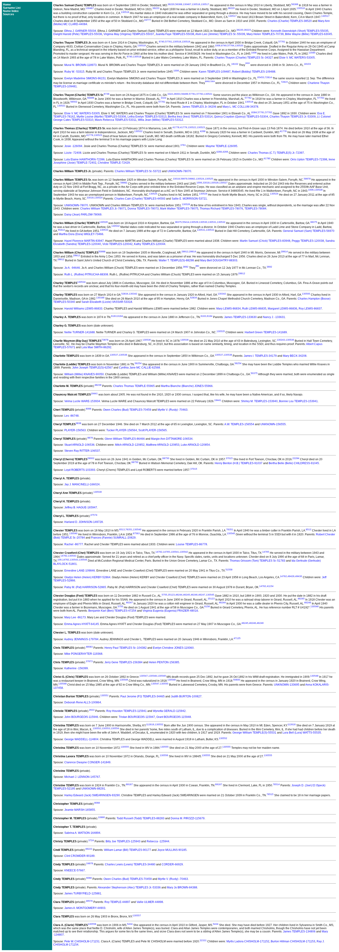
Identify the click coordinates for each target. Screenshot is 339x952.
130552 (159, 724)
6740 (161, 41)
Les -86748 (71, 415)
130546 (314, 606)
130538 (123, 355)
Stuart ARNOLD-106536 (79, 444)
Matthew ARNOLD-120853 (162, 444)
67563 (136, 533)
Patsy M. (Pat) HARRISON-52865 (85, 587)
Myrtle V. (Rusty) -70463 (172, 409)
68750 (165, 458)
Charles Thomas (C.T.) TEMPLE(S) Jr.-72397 (276, 152)
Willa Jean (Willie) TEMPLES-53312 (160, 119)
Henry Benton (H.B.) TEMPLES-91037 (238, 463)
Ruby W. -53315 (74, 71)
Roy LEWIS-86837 (310, 308)
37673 (89, 661)
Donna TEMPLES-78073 (143, 208)
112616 (150, 724)
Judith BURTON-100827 (186, 696)
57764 (230, 45)
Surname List (12, 7)
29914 (192, 251)
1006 (217, 45)
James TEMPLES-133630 (240, 317)
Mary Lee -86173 (75, 617)
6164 (120, 316)
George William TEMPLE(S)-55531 (254, 732)
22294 (295, 458)
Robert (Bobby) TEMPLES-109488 (253, 71)
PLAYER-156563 (75, 430)
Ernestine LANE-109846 (79, 570)
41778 (175, 127)
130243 (281, 340)
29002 (90, 458)
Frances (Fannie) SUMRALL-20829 (113, 537)
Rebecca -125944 (158, 841)
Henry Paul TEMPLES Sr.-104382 (125, 647)
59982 (191, 178)
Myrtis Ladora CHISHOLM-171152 (247, 941)
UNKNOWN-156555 (273, 424)
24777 (147, 20)
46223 (88, 849)
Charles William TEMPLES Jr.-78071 (103, 208)
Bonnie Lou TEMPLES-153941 (298, 401)
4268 (202, 131)
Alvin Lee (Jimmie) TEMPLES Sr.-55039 (220, 34)
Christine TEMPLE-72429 (114, 162)
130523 (201, 127)
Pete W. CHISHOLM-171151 (82, 941)
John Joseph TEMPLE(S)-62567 (92, 367)
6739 (106, 94)
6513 (122, 529)
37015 (229, 458)
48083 (89, 646)
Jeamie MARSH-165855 (79, 809)
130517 (205, 4)
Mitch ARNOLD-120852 (130, 444)
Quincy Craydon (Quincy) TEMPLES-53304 (241, 116)
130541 (175, 552)
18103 (307, 64)
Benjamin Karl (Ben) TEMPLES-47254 (112, 610)
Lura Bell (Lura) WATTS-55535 (301, 732)
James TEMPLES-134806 (299, 931)
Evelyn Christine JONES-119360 (173, 647)
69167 (129, 784)
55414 (185, 222)
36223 (155, 8)
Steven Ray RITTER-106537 (82, 450)
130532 (221, 222)
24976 (89, 863)
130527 (223, 182)
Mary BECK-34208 (294, 355)
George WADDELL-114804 (81, 739)
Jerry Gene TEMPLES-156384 (123, 662)
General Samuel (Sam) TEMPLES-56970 (308, 231)
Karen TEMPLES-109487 (215, 71)
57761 (168, 41)
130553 (106, 728)
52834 (124, 293)
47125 (237, 638)
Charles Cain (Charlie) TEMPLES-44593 (139, 198)
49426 (291, 576)
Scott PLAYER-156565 (152, 430)
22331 (203, 940)
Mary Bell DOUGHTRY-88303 (218, 260)
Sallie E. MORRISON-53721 (189, 198)
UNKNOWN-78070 (179, 171)
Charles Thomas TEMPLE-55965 (134, 386)
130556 (164, 755)
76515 (270, 794)
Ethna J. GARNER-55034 (80, 30)
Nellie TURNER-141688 (79, 332)
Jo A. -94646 (72, 267)
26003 (177, 94)
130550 (164, 683)
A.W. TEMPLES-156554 (239, 424)
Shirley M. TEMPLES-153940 (259, 401)
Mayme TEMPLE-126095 (221, 146)
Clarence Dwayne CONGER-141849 (87, 762)
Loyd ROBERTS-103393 (79, 470)
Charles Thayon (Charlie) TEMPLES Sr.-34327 (244, 57)
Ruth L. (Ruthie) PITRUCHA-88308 (86, 274)
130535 (221, 331)
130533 (104, 230)
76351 (128, 529)
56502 (73, 101)
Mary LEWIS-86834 (228, 308)
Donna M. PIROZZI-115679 (188, 818)
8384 (254, 112)
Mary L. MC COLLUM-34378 (240, 106)
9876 (90, 437)
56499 (184, 94)
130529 (103, 222)
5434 (130, 924)
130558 (92, 924)
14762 (158, 552)
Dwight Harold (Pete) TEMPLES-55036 (77, 34)
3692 (185, 266)
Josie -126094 (73, 146)
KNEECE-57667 (74, 870)
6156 (207, 606)
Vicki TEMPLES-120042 (117, 244)
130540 (137, 529)
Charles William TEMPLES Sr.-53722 (138, 171)
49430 (298, 576)
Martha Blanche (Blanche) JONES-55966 (187, 386)
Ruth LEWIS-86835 (254, 308)
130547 (144, 676)
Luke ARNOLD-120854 (195, 444)
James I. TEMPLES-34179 (260, 355)
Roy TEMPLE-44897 (117, 902)
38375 (178, 222)
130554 (115, 728)
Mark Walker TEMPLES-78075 (179, 208)
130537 (114, 355)
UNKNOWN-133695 (286, 684)
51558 (229, 569)
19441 (94, 393)
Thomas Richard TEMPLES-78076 (221, 208)
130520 (239, 45)
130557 (137, 915)
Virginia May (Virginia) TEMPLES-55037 (129, 34)
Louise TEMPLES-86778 (191, 544)
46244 (178, 594)
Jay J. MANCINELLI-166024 (82, 484)
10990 (101, 817)
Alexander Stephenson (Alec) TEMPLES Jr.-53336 (129, 887)
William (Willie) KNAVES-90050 (84, 374)
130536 (147, 340)
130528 (318, 190)
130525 (209, 178)
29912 (184, 251)
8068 (97, 803)
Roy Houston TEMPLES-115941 (126, 711)
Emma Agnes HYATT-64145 (81, 624)
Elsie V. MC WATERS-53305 (297, 57)
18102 (234, 64)
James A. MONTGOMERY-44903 (84, 908)
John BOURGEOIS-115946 (81, 717)
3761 (183, 145)
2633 (92, 710)
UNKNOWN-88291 (93, 788)
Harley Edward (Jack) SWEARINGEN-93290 (92, 795)
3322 (170, 94)
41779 (183, 127)
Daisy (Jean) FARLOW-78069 (82, 214)
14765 (166, 552)
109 (59, 559)
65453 (260, 77)
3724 (91, 840)
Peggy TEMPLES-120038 (308, 240)
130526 (214, 182)
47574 (93, 515)
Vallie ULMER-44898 (150, 902)
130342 (133, 293)
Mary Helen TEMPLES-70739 (265, 34)
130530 (203, 222)
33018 (176, 178)
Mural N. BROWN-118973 (80, 65)
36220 (171, 4)
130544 (83, 559)
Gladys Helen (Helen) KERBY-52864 (87, 577)
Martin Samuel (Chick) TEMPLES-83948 (265, 240)
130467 (187, 4)
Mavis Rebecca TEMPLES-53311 (116, 119)
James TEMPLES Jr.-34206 (199, 106)
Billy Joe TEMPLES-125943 (123, 841)
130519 (186, 41)
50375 (254, 373)
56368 (178, 4)
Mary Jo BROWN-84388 (182, 887)
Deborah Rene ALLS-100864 (82, 702)
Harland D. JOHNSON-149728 (83, 522)
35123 (171, 594)
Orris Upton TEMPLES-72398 (308, 159)
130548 (153, 676)
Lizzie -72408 (72, 152)
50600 (236, 679)
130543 (72, 555)
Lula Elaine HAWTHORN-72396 (84, 159)
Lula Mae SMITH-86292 (96, 347)
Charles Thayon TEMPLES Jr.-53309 (293, 116)
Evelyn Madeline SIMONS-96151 (85, 78)
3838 (78, 423)
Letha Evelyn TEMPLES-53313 (147, 116)
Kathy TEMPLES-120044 (149, 244)
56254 (138, 363)
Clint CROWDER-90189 (79, 856)
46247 (201, 594)
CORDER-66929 (172, 864)
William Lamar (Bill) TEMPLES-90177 (127, 850)
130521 (208, 94)
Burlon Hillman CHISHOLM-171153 (293, 941)
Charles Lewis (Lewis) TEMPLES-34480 (130, 864)
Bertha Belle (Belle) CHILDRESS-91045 (294, 463)
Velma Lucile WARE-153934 (82, 401)
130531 (212, 222)
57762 (248, 98)
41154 (270, 586)
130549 (162, 676)
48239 (98, 385)
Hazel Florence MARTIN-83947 (84, 240)
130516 (196, 4)
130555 (125, 747)
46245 (186, 594)
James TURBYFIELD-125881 (82, 893)
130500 (306, 293)
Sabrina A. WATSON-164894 (82, 832)
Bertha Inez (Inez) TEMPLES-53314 (190, 116)
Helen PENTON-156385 (164, 662)
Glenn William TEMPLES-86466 (125, 438)
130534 (81, 282)
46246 (194, 594)
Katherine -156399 (76, 668)
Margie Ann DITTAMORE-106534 (172, 438)
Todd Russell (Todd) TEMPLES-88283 (140, 818)
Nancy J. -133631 (274, 317)
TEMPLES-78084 (255, 208)
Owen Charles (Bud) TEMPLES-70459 (127, 409)
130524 (200, 178)
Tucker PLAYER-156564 (121, 430)
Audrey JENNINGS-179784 (81, 639)
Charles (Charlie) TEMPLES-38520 (290, 21)
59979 (184, 178)
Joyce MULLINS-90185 (172, 850)
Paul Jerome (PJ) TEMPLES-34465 (142, 696)
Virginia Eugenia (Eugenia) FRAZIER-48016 (170, 610)
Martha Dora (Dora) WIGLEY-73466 (81, 234)
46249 (260, 623)
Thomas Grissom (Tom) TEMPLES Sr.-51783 (257, 560)
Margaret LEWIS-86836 (282, 308)
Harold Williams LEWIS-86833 (83, 308)
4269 (225, 151)
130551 (104, 695)
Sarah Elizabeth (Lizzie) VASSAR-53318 (106, 302)
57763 (199, 94)
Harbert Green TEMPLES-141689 (266, 332)
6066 (88, 408)
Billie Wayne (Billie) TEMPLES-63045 (308, 34)
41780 (267, 158)
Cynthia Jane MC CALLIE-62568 (139, 367)
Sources (8, 14)
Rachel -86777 (73, 544)
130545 (210, 594)
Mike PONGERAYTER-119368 (83, 653)
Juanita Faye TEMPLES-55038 (174, 34)
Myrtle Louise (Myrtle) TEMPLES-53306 (101, 116)
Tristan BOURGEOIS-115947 (137, 717)
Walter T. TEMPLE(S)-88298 (176, 260)
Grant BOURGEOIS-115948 (173, 717)
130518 (177, 41)
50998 (101, 251)
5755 (164, 594)
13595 (312, 52)
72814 (268, 77)
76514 (276, 784)
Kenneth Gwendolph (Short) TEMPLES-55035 (299, 30)
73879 (104, 340)
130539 (97, 492)
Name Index (11, 11)
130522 (192, 127)
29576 (89, 901)
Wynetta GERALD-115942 (169, 711)
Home (7, 4)
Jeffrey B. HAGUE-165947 (80, 507)
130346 (100, 297)
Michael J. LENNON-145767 (82, 776)
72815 (284, 82)
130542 (184, 552)
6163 (114, 316)
